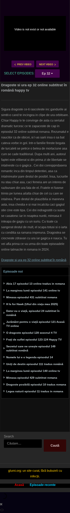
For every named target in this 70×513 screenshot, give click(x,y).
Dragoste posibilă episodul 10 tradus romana (36, 384)
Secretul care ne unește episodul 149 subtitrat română (30, 348)
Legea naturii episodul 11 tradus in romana (34, 391)
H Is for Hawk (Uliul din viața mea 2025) (32, 304)
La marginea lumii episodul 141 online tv (33, 290)
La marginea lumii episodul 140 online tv (33, 370)
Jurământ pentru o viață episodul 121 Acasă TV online (35, 323)
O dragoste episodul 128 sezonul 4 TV (31, 332)
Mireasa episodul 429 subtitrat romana (31, 377)
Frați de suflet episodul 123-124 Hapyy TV (34, 339)
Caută (55, 445)
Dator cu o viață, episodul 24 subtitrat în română (33, 313)
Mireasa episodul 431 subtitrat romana (31, 297)
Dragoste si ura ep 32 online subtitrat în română (33, 260)
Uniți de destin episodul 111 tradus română (34, 364)
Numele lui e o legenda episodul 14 (29, 357)
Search (9, 436)
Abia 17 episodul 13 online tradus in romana (35, 283)
